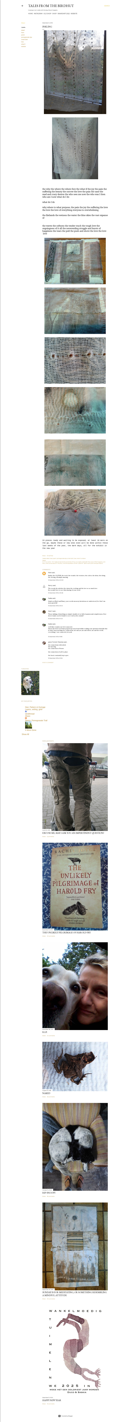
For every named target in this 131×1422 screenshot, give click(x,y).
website (74, 13)
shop (54, 13)
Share (27, 716)
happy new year (51, 1400)
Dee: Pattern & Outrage (35, 707)
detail (23, 30)
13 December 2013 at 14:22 (55, 618)
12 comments (50, 1404)
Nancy (50, 585)
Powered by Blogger (67, 1416)
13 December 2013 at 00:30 (55, 580)
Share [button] (23, 23)
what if (23, 44)
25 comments (51, 1096)
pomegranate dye (26, 37)
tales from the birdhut (51, 5)
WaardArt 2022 (64, 13)
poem (23, 35)
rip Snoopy (48, 1192)
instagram (38, 13)
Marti (50, 572)
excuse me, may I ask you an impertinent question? (73, 832)
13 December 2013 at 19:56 (55, 658)
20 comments (51, 936)
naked (46, 1093)
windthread (29, 714)
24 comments (51, 1035)
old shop (47, 13)
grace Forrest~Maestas (55, 642)
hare (22, 32)
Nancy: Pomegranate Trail (36, 720)
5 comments (50, 836)
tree (22, 42)
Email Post (50, 555)
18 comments (50, 1196)
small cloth (24, 39)
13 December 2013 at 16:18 (55, 636)
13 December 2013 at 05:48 (55, 593)
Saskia (50, 598)
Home (30, 13)
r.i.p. (44, 1032)
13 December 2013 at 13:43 (55, 605)
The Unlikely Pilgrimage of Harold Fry (66, 932)
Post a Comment (47, 662)
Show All (25, 734)
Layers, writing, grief (33, 709)
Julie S (50, 611)
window (23, 46)
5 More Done (30, 730)
